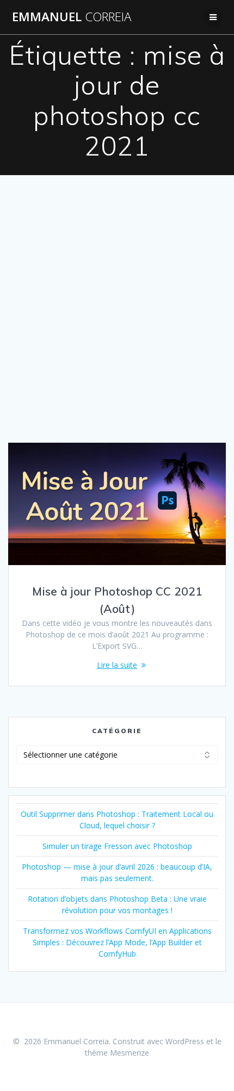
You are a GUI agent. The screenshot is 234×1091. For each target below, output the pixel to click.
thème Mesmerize (117, 1052)
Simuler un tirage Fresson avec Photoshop (117, 846)
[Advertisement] (117, 320)
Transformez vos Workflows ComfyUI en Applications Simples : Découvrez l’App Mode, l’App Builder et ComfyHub (117, 942)
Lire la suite (117, 665)
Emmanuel (71, 17)
